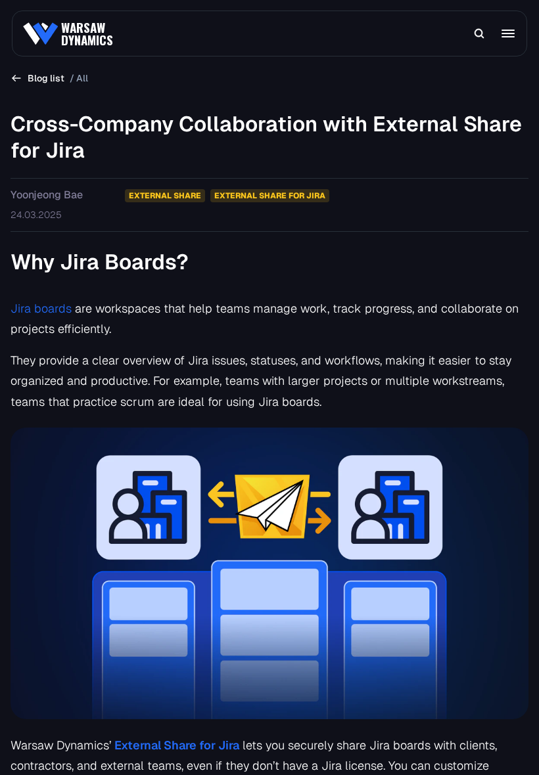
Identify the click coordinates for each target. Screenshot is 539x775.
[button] (479, 33)
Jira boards (43, 308)
